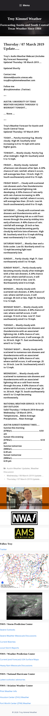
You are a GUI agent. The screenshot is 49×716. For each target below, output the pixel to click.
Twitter (3, 549)
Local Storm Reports (9, 647)
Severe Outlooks (7, 629)
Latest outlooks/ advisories (12, 679)
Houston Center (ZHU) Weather (14, 697)
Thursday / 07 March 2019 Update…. (24, 479)
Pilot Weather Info (8, 691)
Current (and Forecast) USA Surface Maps (19, 659)
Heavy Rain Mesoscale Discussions (16, 665)
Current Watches (8, 641)
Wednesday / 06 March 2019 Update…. (25, 475)
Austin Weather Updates (18, 468)
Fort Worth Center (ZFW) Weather (15, 703)
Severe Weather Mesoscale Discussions (18, 635)
